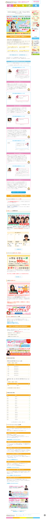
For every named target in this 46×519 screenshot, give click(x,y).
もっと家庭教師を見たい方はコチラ (35, 38)
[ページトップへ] (45, 515)
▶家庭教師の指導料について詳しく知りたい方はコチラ (13, 439)
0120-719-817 (36, 1)
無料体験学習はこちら (16, 511)
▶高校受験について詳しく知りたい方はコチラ (12, 483)
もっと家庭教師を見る (18, 249)
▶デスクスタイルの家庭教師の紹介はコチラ (12, 459)
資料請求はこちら (22, 511)
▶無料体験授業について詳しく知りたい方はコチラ (13, 467)
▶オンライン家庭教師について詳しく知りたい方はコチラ (14, 475)
